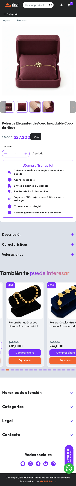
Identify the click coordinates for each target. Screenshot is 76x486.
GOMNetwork (48, 481)
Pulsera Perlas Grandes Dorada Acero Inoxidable (20, 324)
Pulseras (22, 20)
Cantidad (7, 146)
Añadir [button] (23, 360)
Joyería (6, 20)
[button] (62, 5)
